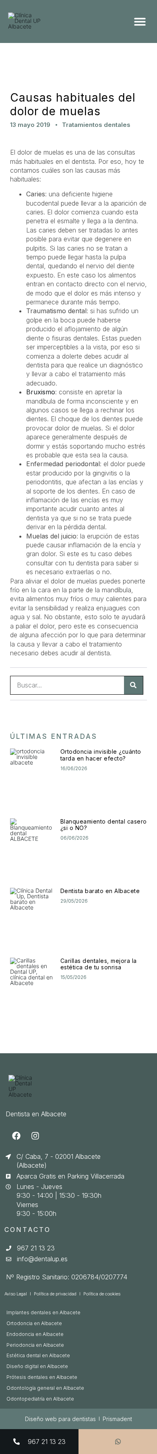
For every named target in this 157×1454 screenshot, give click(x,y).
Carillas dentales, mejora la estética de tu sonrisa (98, 964)
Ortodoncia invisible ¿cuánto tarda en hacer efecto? (100, 755)
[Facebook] (16, 1136)
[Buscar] (133, 685)
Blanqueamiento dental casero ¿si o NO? (103, 825)
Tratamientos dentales (96, 125)
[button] (139, 21)
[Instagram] (35, 1136)
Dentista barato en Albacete (100, 890)
